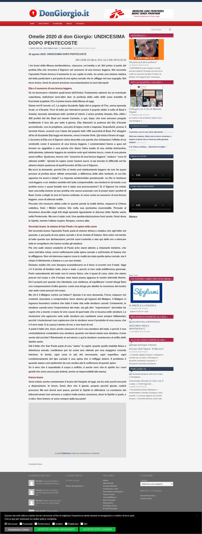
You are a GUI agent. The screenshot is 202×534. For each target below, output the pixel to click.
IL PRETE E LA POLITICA (142, 305)
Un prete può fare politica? (143, 62)
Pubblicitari (73, 524)
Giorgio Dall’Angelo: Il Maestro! (146, 348)
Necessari (12, 524)
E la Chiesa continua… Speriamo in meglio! (147, 147)
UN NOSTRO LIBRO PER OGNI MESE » (151, 278)
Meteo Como (133, 275)
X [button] (196, 515)
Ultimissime (57, 23)
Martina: (39, 481)
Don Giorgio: (41, 511)
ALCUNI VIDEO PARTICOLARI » (148, 339)
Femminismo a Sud (110, 489)
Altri (85, 524)
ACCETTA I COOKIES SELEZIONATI (56, 529)
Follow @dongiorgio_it (75, 486)
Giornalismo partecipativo (113, 492)
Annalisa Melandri (110, 486)
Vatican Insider (108, 494)
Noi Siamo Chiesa (110, 506)
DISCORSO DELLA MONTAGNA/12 (139, 327)
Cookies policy (146, 498)
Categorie (143, 480)
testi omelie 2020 (50, 48)
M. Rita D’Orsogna (110, 508)
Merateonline (108, 503)
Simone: (39, 490)
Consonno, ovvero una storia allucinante (146, 132)
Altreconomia (108, 483)
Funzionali (27, 524)
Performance (44, 524)
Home (32, 23)
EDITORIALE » (139, 35)
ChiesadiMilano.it (110, 497)
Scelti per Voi (36, 48)
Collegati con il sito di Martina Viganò (145, 110)
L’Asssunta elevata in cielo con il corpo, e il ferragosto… (146, 382)
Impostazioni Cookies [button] (18, 529)
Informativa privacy (147, 496)
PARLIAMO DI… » (140, 368)
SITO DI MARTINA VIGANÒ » (147, 82)
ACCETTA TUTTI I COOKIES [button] (97, 529)
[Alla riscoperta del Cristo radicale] (60, 18)
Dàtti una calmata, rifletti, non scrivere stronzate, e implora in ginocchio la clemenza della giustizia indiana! (150, 139)
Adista (105, 480)
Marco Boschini (109, 500)
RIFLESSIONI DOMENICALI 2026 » (149, 316)
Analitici (59, 524)
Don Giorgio (43, 23)
